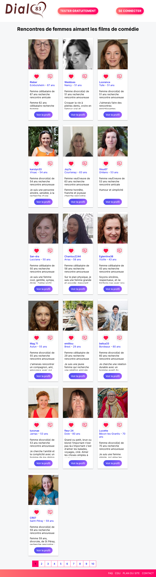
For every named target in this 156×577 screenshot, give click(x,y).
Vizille (102, 259)
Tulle (102, 85)
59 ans (50, 520)
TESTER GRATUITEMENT (78, 11)
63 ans (83, 172)
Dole (67, 433)
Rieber (33, 82)
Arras (67, 259)
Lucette (103, 430)
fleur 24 (68, 430)
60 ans (117, 346)
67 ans (51, 85)
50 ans (46, 259)
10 (92, 563)
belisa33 (104, 343)
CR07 (33, 517)
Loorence (104, 82)
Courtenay (70, 172)
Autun (33, 346)
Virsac (33, 172)
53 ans (114, 172)
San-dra (34, 256)
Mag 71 (34, 343)
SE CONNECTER (130, 11)
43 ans (112, 259)
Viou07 (103, 169)
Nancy (68, 85)
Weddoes (69, 82)
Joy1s (67, 169)
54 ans (43, 172)
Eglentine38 (106, 256)
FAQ (110, 573)
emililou (68, 343)
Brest (67, 346)
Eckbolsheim (37, 85)
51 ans (78, 85)
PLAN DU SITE (131, 573)
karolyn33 (36, 169)
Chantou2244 (72, 256)
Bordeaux (104, 346)
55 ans (43, 346)
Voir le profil (43, 114)
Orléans (103, 172)
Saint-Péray (36, 520)
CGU (118, 573)
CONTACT (148, 573)
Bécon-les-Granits (109, 433)
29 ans (77, 346)
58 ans (77, 259)
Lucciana (35, 259)
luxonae (34, 430)
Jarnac (34, 433)
